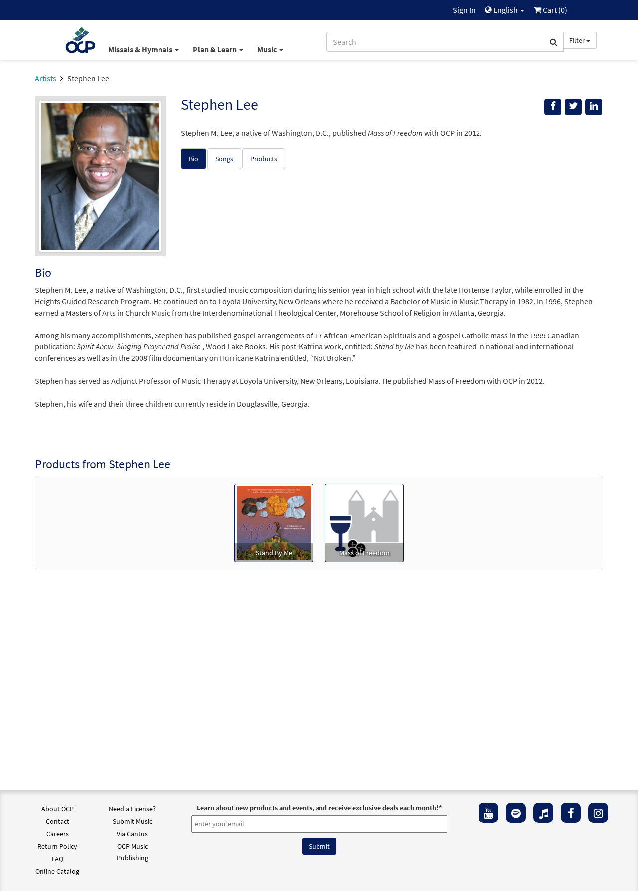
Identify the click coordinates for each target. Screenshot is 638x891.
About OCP (57, 808)
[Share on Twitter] (573, 107)
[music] (543, 813)
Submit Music (132, 821)
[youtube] (488, 813)
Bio (193, 158)
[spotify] (516, 813)
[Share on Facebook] (552, 107)
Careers (57, 833)
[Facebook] (571, 813)
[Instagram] (598, 813)
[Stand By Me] (273, 522)
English (505, 10)
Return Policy (57, 846)
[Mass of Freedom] (364, 522)
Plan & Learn (215, 49)
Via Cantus (132, 833)
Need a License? (132, 808)
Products (263, 158)
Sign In (464, 10)
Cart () (554, 10)
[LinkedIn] (593, 107)
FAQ (57, 858)
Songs (224, 158)
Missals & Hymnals (141, 49)
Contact (57, 821)
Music (267, 49)
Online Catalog (57, 871)
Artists (45, 78)
